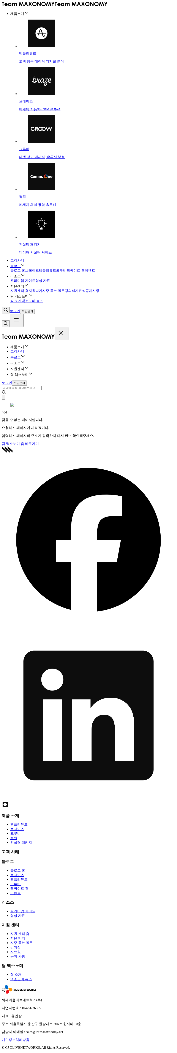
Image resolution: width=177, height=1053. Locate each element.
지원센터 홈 (19, 291)
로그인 (15, 311)
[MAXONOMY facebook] (88, 625)
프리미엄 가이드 (22, 280)
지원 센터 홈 (19, 934)
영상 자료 (42, 280)
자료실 (80, 291)
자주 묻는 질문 (53, 291)
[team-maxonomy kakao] (5, 807)
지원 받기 (17, 938)
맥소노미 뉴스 (32, 301)
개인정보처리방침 (15, 1040)
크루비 (61, 270)
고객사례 (17, 260)
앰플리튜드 (47, 270)
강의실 (70, 291)
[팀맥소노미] (54, 5)
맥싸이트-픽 (75, 270)
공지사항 (92, 291)
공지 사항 (17, 956)
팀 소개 (16, 301)
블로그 (15, 266)
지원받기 (35, 291)
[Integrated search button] (6, 310)
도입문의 (27, 311)
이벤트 (90, 270)
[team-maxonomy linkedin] (88, 799)
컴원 (13, 838)
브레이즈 (32, 270)
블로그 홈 (17, 270)
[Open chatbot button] (3, 397)
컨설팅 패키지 (21, 842)
